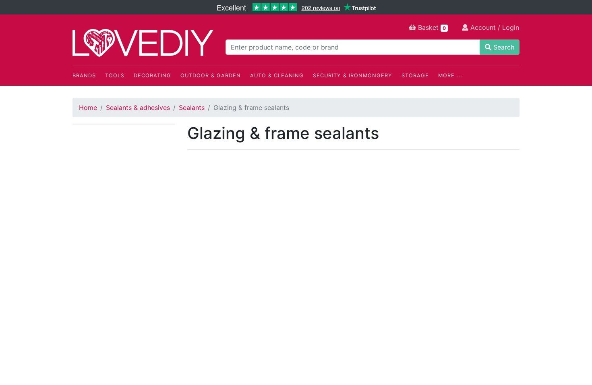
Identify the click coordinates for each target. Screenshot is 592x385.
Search (502, 47)
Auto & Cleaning (277, 75)
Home (88, 107)
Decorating (152, 75)
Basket (431, 27)
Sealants (192, 107)
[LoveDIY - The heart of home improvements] (142, 43)
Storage (415, 75)
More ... (450, 75)
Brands (84, 75)
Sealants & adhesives (138, 107)
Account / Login (493, 27)
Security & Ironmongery (352, 75)
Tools (114, 75)
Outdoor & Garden (210, 75)
